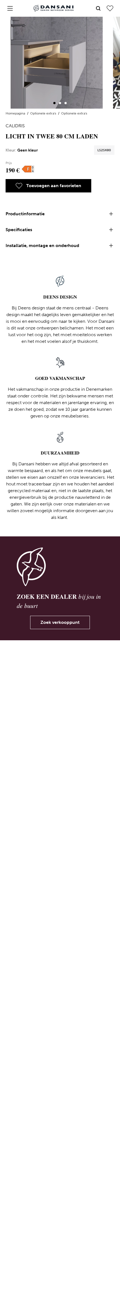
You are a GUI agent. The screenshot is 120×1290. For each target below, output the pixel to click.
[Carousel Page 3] (65, 103)
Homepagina (16, 113)
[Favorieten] (110, 8)
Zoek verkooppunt (60, 622)
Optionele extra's (43, 113)
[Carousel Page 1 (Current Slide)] (54, 103)
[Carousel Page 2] (60, 103)
